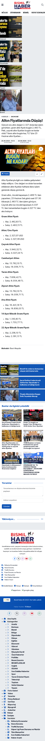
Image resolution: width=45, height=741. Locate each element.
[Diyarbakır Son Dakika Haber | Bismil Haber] (22, 5)
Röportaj (11, 705)
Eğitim (14, 641)
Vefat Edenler (17, 685)
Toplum (14, 682)
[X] (18, 558)
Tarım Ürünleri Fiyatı (20, 677)
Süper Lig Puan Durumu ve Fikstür (25, 729)
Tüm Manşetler (9, 575)
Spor (13, 674)
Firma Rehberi (37, 586)
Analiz (14, 624)
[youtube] (32, 613)
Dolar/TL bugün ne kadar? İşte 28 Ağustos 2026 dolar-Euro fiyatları (33, 424)
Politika (14, 657)
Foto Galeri (12, 691)
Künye (18, 586)
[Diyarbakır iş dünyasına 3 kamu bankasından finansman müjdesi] (12, 458)
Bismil (14, 630)
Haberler (4, 116)
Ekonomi (14, 116)
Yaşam (14, 688)
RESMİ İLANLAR (18, 663)
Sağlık (14, 666)
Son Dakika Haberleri (11, 577)
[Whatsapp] (30, 558)
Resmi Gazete (17, 660)
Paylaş (6, 173)
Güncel (14, 646)
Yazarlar (11, 696)
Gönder (6, 506)
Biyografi (11, 707)
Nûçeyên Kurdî (17, 652)
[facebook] (9, 613)
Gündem (15, 649)
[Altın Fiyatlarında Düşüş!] (22, 158)
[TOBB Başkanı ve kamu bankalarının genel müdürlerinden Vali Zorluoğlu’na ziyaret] (33, 436)
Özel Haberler (17, 655)
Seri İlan (11, 702)
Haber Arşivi (8, 580)
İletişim (26, 586)
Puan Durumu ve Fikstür (12, 572)
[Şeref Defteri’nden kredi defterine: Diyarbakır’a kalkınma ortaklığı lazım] (12, 415)
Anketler (11, 710)
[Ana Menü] (2, 5)
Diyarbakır (16, 635)
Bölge (14, 633)
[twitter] (17, 613)
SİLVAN (14, 669)
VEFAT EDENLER (38, 13)
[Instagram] (22, 558)
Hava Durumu (9, 567)
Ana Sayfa (11, 619)
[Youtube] (26, 558)
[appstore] (16, 591)
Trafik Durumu (9, 570)
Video (10, 693)
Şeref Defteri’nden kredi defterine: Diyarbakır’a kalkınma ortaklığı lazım (11, 424)
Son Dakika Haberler (20, 671)
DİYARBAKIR (15, 13)
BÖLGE (5, 13)
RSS (7, 600)
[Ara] (42, 5)
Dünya (14, 638)
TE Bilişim (28, 607)
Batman (14, 627)
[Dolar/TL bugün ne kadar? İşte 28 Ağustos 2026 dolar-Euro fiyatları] (33, 415)
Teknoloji (15, 680)
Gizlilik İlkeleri (8, 586)
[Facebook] (14, 558)
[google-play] (27, 591)
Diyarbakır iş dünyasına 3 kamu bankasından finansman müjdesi (11, 467)
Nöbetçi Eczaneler (11, 565)
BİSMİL (26, 13)
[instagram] (24, 613)
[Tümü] (42, 519)
